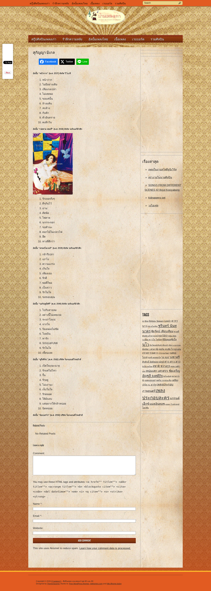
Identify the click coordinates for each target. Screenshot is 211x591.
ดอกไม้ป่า (163, 335)
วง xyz (165, 357)
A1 (143, 321)
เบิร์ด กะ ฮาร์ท (149, 384)
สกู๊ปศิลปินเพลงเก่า (40, 3)
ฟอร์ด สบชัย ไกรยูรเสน (170, 349)
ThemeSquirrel (53, 584)
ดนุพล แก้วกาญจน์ (150, 336)
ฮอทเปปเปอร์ (150, 380)
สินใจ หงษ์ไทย (147, 366)
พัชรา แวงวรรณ (175, 345)
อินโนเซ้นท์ (167, 376)
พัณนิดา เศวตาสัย (150, 349)
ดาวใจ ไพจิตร (155, 339)
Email (37, 515)
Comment (38, 453)
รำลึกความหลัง (60, 3)
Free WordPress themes (79, 584)
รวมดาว (154, 352)
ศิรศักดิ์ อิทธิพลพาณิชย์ (153, 362)
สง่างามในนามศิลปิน (160, 177)
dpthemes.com (96, 584)
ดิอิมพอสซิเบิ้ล (169, 339)
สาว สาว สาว (172, 361)
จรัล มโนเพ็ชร (153, 326)
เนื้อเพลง (95, 3)
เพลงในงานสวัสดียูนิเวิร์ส (162, 169)
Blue (147, 321)
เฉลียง (175, 380)
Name (37, 503)
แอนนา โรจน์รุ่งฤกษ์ (172, 404)
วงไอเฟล (153, 205)
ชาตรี (176, 331)
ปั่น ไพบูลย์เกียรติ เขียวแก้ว (159, 345)
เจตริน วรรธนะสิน (163, 380)
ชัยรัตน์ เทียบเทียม (162, 331)
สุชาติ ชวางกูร (161, 366)
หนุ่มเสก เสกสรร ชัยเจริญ (163, 371)
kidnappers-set (156, 197)
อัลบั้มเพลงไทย (80, 3)
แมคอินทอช (157, 403)
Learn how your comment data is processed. (105, 548)
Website (37, 528)
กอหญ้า (167, 321)
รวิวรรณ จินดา (164, 353)
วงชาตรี (174, 357)
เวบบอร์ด (107, 3)
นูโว (145, 344)
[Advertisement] (161, 104)
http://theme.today (114, 584)
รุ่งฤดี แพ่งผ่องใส (154, 357)
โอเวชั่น (145, 408)
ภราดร (145, 352)
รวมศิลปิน (120, 3)
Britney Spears (156, 321)
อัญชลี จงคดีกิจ (152, 375)
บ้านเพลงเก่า (56, 581)
